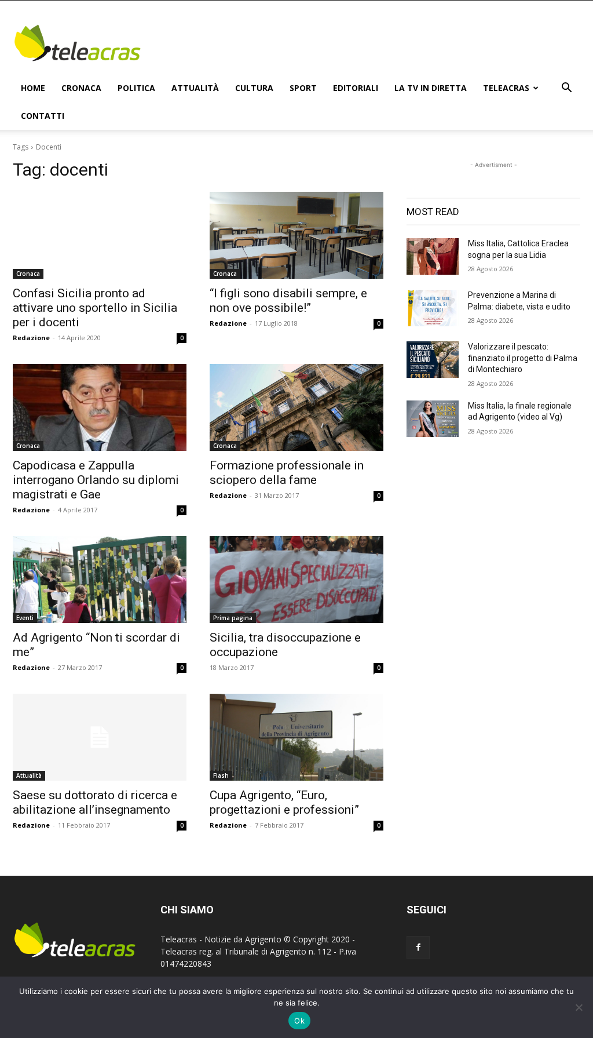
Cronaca (81, 87)
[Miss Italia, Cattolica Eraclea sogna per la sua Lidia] (433, 256)
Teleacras (506, 87)
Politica (136, 87)
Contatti (42, 115)
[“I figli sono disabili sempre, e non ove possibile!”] (296, 235)
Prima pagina (232, 618)
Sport (303, 87)
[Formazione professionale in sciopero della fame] (296, 407)
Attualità (195, 87)
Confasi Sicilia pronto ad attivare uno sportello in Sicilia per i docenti (95, 307)
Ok (299, 1020)
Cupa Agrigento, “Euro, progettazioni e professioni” (284, 802)
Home (33, 87)
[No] (578, 1007)
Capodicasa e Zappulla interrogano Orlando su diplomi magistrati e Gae (96, 479)
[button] (566, 88)
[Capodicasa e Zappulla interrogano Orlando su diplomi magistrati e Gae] (99, 407)
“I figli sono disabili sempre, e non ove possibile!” (288, 300)
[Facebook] (418, 947)
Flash (221, 775)
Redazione (31, 337)
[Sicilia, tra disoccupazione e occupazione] (296, 579)
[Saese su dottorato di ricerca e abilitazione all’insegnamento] (99, 737)
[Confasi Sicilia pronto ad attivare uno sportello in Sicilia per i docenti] (99, 235)
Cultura (254, 87)
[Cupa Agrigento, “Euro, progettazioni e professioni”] (296, 737)
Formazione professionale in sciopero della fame (287, 472)
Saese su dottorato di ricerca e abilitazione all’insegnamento (95, 802)
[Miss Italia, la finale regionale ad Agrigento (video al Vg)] (433, 418)
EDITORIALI (355, 87)
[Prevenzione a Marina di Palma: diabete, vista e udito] (433, 308)
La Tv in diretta (430, 87)
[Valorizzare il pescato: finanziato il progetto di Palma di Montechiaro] (433, 359)
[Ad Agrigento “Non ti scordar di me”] (99, 579)
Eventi (25, 618)
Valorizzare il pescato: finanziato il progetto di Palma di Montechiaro (522, 358)
